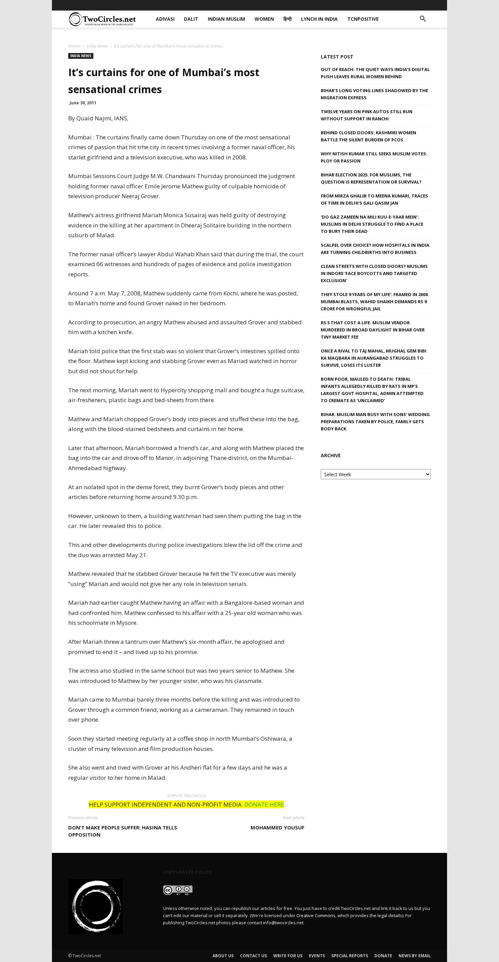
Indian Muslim (223, 5)
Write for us (287, 956)
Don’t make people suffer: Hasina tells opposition (122, 831)
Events (317, 956)
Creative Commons (315, 915)
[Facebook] (381, 5)
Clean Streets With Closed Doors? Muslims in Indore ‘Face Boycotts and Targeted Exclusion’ (374, 273)
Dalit (192, 5)
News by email (415, 956)
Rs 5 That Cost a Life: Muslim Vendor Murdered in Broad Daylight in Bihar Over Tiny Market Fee (373, 330)
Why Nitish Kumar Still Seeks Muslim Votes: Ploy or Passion (374, 157)
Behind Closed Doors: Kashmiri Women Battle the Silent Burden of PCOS (368, 136)
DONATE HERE (264, 804)
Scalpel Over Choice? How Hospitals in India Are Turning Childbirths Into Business (375, 248)
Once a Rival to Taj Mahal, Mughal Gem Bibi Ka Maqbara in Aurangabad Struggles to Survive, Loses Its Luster (373, 358)
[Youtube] (426, 5)
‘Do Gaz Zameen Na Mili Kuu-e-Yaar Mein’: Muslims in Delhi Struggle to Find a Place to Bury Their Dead (372, 224)
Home (74, 46)
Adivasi (170, 5)
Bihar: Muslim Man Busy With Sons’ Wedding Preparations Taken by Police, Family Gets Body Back (375, 421)
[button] (422, 19)
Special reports (349, 956)
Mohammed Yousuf (277, 827)
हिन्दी (279, 5)
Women (257, 5)
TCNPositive (349, 5)
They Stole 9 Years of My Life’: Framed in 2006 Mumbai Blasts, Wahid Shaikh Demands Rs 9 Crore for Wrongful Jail (374, 301)
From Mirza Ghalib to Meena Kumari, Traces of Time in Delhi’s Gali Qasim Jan (374, 199)
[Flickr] (392, 5)
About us (223, 956)
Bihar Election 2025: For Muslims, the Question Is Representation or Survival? (371, 178)
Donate (383, 956)
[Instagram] (403, 5)
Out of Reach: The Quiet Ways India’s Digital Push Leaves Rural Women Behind (375, 73)
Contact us (253, 956)
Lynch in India (309, 5)
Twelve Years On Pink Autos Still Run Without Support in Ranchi (366, 115)
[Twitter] (414, 5)
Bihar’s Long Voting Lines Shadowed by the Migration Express (374, 94)
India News (97, 46)
